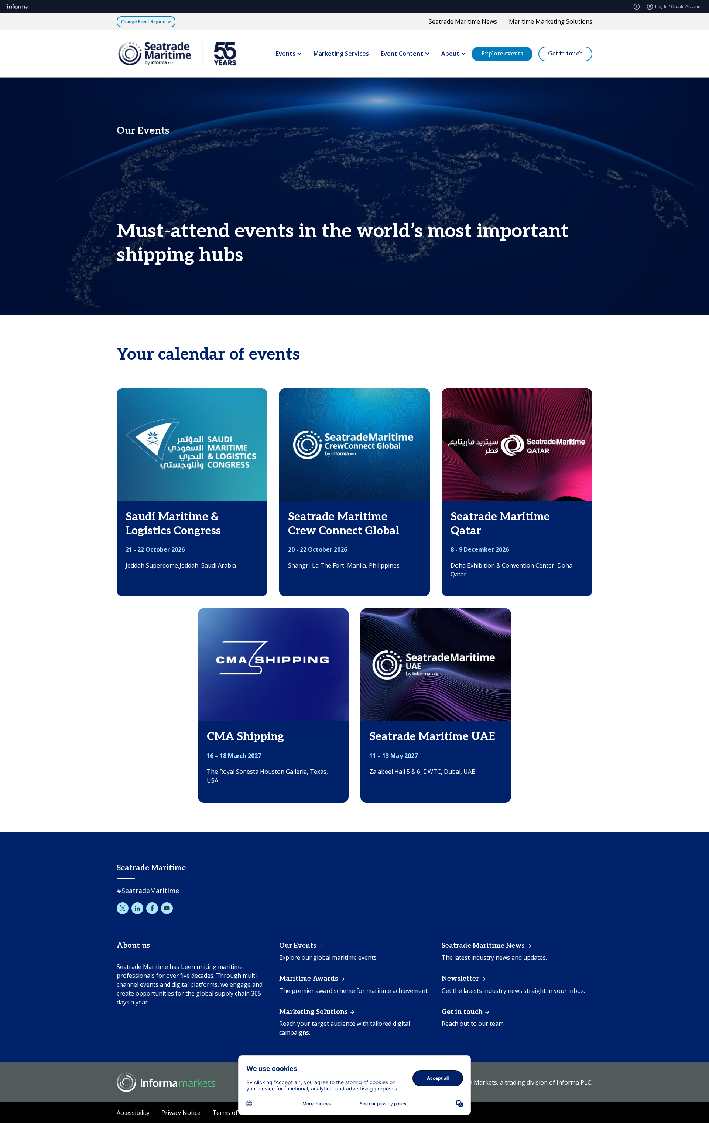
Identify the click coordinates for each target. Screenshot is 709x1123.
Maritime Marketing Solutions (550, 21)
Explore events (502, 53)
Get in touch (565, 53)
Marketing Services (341, 53)
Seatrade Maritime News (463, 21)
